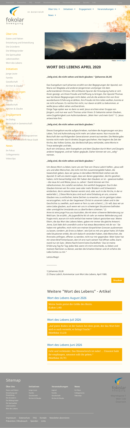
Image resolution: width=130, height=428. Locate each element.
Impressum (10, 2)
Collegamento (12, 154)
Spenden (86, 2)
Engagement (13, 114)
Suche (120, 3)
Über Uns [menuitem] (51, 10)
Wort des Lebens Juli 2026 (64, 319)
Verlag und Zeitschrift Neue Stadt (22, 139)
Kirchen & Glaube (14, 85)
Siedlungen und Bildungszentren (21, 135)
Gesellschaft (12, 81)
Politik (9, 127)
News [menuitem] (50, 16)
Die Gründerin (13, 46)
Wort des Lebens (14, 63)
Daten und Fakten (14, 38)
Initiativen (12, 69)
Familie (9, 77)
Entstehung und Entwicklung (20, 42)
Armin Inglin (121, 60)
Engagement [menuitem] (84, 10)
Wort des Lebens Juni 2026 (64, 345)
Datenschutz (21, 2)
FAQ (30, 2)
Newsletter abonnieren (51, 2)
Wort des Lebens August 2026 (66, 298)
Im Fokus (10, 150)
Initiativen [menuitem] (67, 10)
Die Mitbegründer (14, 50)
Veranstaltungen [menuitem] (104, 10)
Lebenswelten (12, 58)
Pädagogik (11, 131)
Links (94, 2)
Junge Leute (11, 73)
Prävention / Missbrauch (71, 2)
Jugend (9, 96)
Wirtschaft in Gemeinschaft (19, 123)
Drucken (117, 280)
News (9, 145)
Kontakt (37, 2)
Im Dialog (10, 119)
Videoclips (11, 158)
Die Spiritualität (13, 54)
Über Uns (11, 34)
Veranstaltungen (15, 92)
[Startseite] (25, 15)
